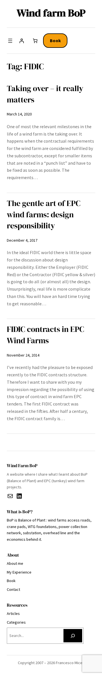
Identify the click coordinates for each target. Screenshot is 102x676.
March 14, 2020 (19, 114)
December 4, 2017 (22, 240)
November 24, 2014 (23, 355)
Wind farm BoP (51, 13)
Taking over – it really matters (45, 94)
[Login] (21, 40)
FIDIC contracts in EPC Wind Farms (45, 335)
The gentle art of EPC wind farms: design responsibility (43, 214)
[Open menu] (10, 40)
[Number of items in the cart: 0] (35, 40)
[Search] (72, 635)
